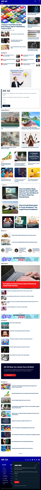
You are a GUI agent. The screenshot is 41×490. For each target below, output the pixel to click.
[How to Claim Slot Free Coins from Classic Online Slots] (33, 222)
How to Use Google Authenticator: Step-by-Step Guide (8, 55)
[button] (35, 1)
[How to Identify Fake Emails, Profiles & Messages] (18, 60)
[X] (28, 460)
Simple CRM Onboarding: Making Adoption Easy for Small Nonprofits (34, 26)
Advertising (5, 480)
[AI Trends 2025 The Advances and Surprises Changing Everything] (20, 172)
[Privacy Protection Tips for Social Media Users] (38, 60)
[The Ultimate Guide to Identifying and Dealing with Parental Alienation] (16, 250)
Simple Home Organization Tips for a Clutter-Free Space (8, 148)
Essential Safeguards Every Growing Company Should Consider (6, 164)
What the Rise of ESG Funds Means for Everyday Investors (24, 235)
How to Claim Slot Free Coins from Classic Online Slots (32, 225)
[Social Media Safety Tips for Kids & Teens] (31, 139)
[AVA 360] (4, 1)
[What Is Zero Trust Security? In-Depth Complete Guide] (34, 9)
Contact (4, 470)
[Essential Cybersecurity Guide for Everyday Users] (38, 56)
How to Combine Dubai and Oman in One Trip (21, 400)
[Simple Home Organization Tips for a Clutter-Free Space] (10, 139)
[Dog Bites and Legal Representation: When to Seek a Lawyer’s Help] (3, 292)
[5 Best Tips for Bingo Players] (5, 325)
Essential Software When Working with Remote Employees (36, 249)
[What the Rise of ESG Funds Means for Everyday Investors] (6, 235)
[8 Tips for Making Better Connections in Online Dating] (3, 308)
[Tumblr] (36, 460)
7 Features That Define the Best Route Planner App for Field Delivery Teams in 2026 (13, 26)
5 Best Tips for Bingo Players (15, 322)
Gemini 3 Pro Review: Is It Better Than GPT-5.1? (22, 420)
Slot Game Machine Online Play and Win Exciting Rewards (7, 225)
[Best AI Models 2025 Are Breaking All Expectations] (18, 64)
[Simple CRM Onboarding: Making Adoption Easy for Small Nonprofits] (34, 20)
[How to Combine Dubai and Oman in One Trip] (10, 119)
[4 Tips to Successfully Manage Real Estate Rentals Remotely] (6, 242)
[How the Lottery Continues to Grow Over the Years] (5, 349)
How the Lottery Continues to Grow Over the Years (20, 346)
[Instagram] (30, 460)
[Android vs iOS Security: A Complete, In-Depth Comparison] (38, 64)
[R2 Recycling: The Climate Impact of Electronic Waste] (34, 45)
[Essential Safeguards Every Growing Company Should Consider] (7, 156)
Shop (4, 468)
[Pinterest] (32, 460)
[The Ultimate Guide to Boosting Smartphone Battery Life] (5, 40)
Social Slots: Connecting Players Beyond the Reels (20, 330)
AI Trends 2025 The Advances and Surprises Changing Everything (20, 180)
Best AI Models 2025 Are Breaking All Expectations (22, 441)
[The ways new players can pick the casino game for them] (5, 341)
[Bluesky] (39, 460)
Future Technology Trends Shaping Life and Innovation (23, 427)
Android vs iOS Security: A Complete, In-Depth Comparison (29, 64)
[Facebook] (25, 460)
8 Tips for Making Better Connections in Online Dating (17, 306)
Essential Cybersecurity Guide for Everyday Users (22, 448)
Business (7, 252)
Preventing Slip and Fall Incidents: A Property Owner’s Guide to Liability (20, 296)
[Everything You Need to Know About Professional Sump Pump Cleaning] (20, 277)
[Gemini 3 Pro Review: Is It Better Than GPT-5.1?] (34, 156)
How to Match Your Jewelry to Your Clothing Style (19, 355)
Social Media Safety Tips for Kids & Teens (30, 147)
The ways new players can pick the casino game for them (21, 338)
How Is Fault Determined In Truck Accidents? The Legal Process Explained (28, 207)
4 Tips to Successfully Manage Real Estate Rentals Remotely (24, 242)
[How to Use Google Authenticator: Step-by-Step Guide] (18, 56)
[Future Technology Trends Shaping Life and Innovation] (7, 172)
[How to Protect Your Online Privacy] (5, 34)
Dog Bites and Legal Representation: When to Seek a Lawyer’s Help (19, 290)
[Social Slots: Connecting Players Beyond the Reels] (5, 333)
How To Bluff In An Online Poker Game (19, 226)
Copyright (5, 478)
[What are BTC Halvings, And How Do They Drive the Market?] (3, 250)
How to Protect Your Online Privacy (17, 34)
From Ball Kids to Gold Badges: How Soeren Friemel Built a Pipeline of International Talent (20, 164)
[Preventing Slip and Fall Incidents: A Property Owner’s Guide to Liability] (3, 298)
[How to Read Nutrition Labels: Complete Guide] (5, 47)
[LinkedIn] (35, 460)
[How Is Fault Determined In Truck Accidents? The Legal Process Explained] (10, 207)
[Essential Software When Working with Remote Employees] (30, 250)
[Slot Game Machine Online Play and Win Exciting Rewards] (8, 222)
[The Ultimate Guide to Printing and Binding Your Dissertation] (34, 33)
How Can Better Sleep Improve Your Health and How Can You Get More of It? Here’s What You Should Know (28, 193)
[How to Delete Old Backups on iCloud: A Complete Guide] (34, 172)
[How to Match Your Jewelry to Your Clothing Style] (5, 357)
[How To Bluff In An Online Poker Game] (20, 222)
